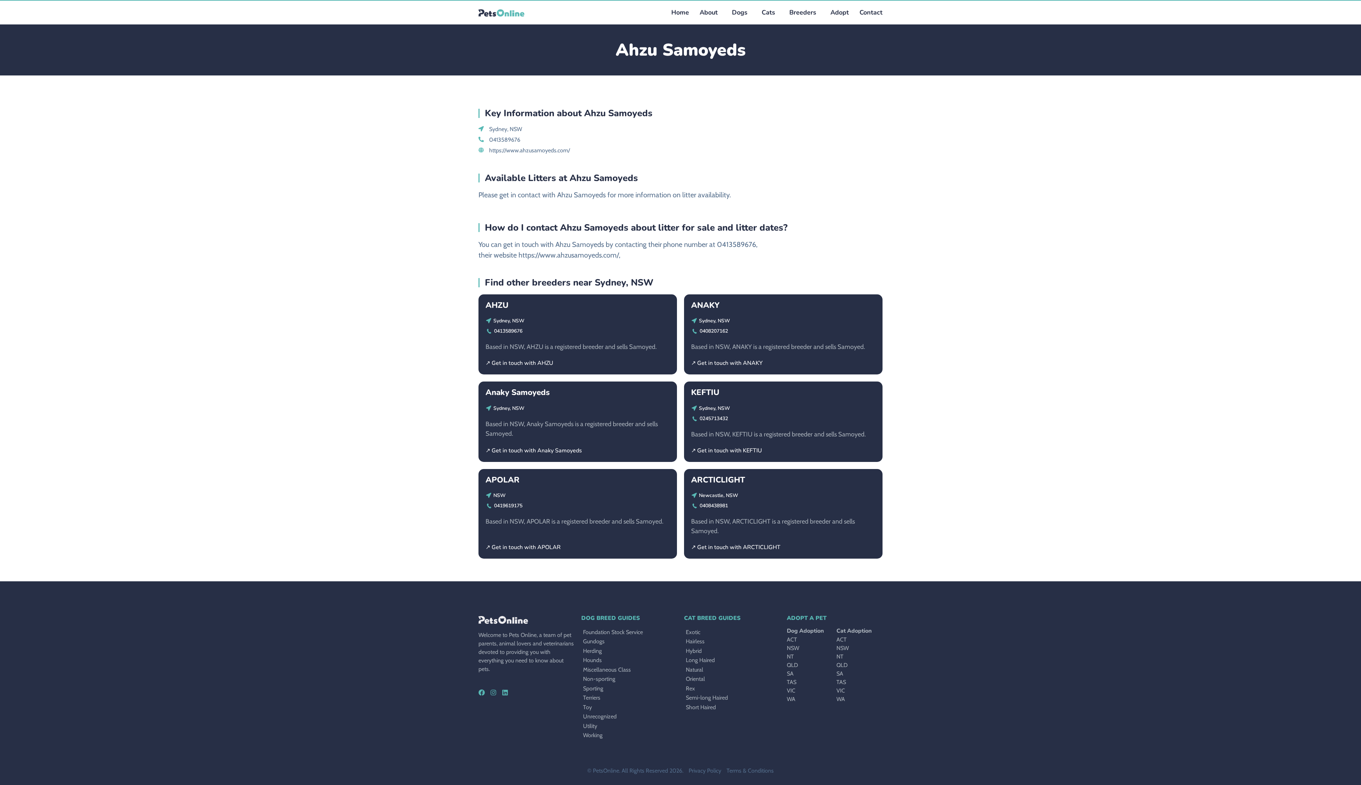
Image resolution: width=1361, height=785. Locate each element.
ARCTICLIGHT (718, 479)
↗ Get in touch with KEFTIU (726, 450)
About (709, 12)
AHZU (497, 305)
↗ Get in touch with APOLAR (523, 547)
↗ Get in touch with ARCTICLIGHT (735, 547)
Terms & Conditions (750, 770)
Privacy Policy (705, 770)
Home (680, 12)
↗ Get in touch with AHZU (519, 363)
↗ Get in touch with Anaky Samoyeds (534, 450)
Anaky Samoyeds (518, 392)
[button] (737, 12)
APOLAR (503, 479)
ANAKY (705, 305)
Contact (871, 12)
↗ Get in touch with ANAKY (727, 363)
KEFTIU (705, 392)
